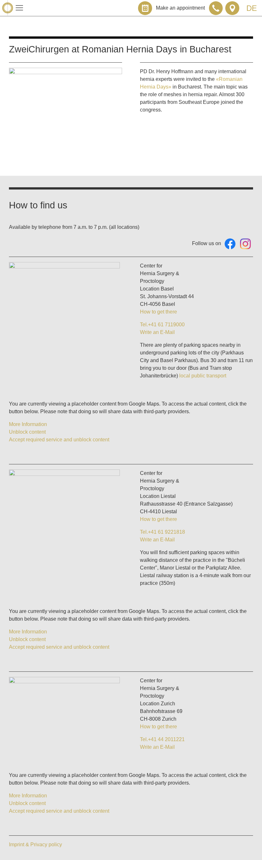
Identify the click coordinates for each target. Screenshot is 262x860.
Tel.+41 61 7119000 (162, 324)
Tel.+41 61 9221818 (162, 532)
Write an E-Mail (157, 332)
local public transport (202, 375)
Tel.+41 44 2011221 (162, 739)
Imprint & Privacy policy (35, 844)
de (251, 8)
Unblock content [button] (27, 432)
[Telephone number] (216, 8)
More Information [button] (28, 424)
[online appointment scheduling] (145, 8)
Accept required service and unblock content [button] (59, 439)
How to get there (158, 311)
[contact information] (232, 8)
